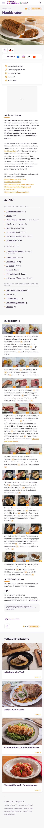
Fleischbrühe (11, 299)
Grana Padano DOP (14, 220)
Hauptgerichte (6, 8)
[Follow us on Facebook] (18, 57)
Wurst (9, 216)
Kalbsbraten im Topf (14, 672)
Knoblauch (11, 258)
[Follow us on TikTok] (29, 57)
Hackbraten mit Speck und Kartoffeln (19, 184)
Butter (9, 294)
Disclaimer (18, 811)
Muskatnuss (11, 240)
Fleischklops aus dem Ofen (15, 179)
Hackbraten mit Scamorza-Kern (16, 192)
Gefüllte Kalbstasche (14, 710)
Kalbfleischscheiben (15, 251)
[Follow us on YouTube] (34, 57)
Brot (8, 228)
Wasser (9, 307)
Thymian (10, 266)
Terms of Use (29, 805)
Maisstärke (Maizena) (15, 303)
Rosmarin (10, 262)
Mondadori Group (9, 814)
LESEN (37, 677)
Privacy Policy (18, 808)
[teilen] (5, 50)
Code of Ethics (27, 811)
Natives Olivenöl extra (15, 290)
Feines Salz (11, 232)
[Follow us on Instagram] (24, 57)
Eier (8, 224)
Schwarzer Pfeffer (14, 236)
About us (21, 805)
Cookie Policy (28, 808)
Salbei (9, 270)
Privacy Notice (8, 808)
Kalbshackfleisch (13, 212)
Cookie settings (9, 811)
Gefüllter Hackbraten (12, 182)
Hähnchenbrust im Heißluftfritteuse (21, 748)
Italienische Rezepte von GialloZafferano (17, 2)
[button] (32, 600)
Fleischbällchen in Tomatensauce (20, 785)
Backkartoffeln (10, 151)
